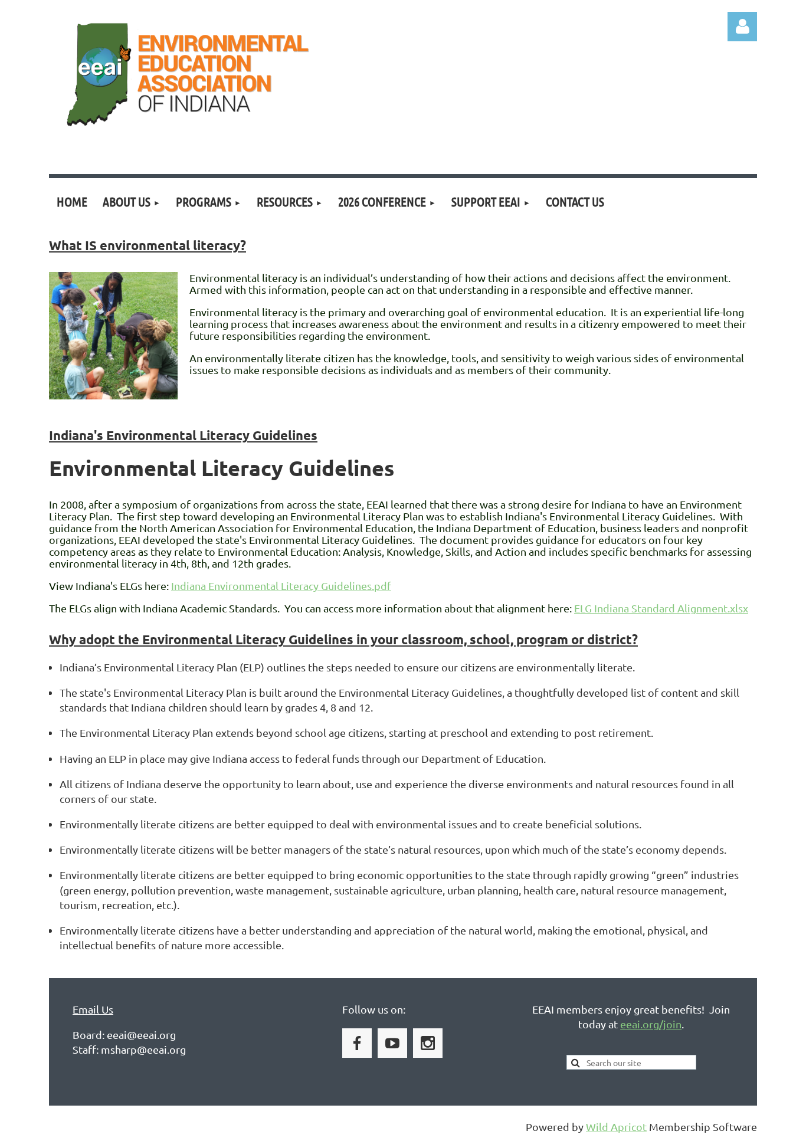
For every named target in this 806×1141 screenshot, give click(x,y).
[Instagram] (428, 1043)
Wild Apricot (616, 1126)
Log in (742, 26)
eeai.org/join (651, 1024)
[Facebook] (357, 1043)
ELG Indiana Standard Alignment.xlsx (661, 608)
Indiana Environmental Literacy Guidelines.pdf (281, 585)
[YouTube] (392, 1043)
